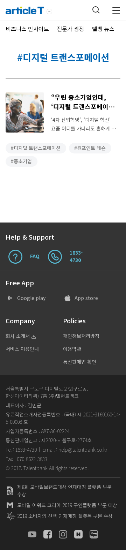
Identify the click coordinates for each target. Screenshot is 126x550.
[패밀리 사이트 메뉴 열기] (49, 11)
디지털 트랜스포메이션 (37, 147)
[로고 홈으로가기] (25, 11)
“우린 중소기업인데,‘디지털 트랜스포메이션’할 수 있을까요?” (84, 106)
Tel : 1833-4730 (21, 449)
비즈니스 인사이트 (27, 28)
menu (116, 10)
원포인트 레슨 (91, 147)
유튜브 (32, 534)
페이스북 (47, 534)
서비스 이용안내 (22, 348)
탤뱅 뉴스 (103, 28)
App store (86, 297)
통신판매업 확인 (79, 361)
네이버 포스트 (78, 534)
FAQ (35, 256)
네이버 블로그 (94, 534)
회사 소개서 (18, 335)
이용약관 (72, 348)
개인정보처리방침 (81, 335)
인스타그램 (63, 534)
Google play (31, 297)
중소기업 (23, 161)
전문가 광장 (70, 28)
